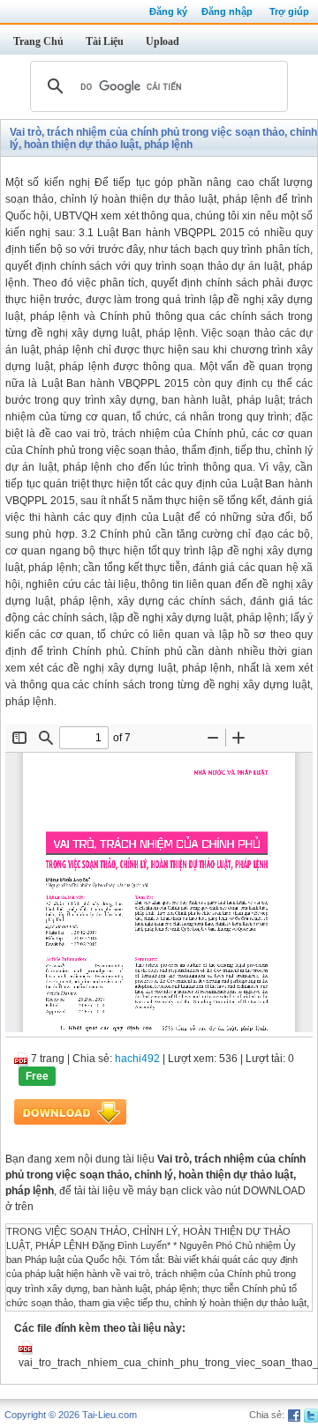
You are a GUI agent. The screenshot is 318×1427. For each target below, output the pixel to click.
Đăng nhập (227, 11)
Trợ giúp (289, 11)
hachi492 (137, 1058)
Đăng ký (168, 11)
